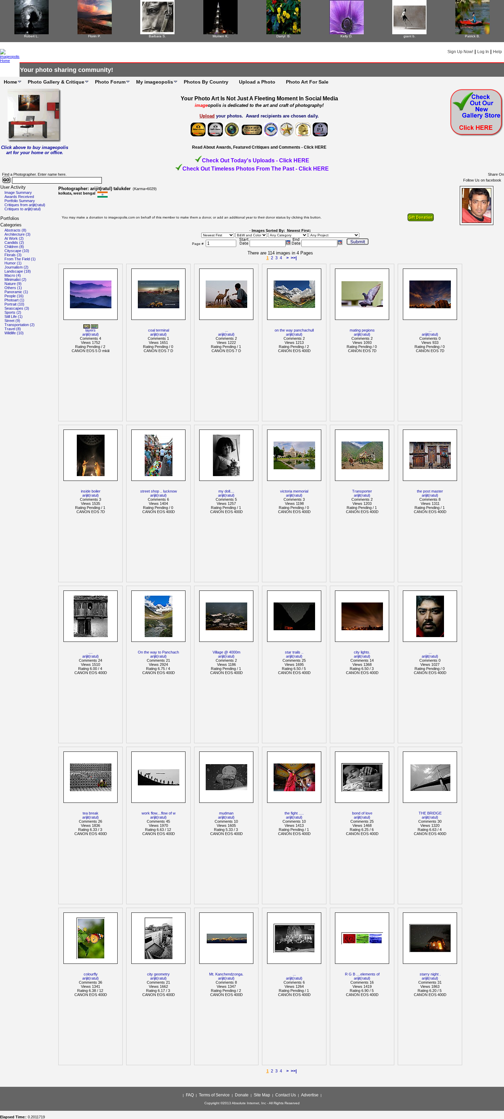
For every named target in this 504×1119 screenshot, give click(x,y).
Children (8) (14, 247)
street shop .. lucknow (158, 491)
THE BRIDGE (430, 813)
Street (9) (12, 321)
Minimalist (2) (15, 279)
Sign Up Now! (460, 51)
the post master (430, 491)
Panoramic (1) (16, 292)
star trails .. (294, 652)
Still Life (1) (13, 316)
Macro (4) (12, 275)
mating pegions (362, 330)
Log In (483, 51)
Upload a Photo (257, 82)
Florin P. (94, 36)
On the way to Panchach (158, 652)
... (226, 330)
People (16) (14, 296)
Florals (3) (13, 255)
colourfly (91, 974)
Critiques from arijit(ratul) (24, 205)
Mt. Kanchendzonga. (226, 974)
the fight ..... (294, 813)
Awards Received (19, 197)
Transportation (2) (19, 325)
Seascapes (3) (16, 308)
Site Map (262, 1095)
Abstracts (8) (15, 230)
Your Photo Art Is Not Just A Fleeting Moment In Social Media (259, 98)
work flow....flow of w (159, 813)
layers (90, 330)
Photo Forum (110, 82)
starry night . (430, 974)
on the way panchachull (294, 330)
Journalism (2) (16, 267)
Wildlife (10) (14, 333)
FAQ (190, 1095)
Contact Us (285, 1095)
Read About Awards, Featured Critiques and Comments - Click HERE (259, 147)
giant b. (410, 36)
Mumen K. (221, 36)
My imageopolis (154, 82)
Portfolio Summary (19, 201)
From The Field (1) (20, 259)
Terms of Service (214, 1095)
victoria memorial (294, 491)
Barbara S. (157, 36)
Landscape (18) (17, 271)
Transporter (362, 491)
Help (497, 51)
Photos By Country (206, 82)
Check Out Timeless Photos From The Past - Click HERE (255, 169)
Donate (242, 1095)
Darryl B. (283, 36)
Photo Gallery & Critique (56, 82)
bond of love (362, 813)
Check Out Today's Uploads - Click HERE (255, 160)
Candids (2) (14, 242)
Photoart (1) (14, 300)
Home (10, 82)
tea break (90, 813)
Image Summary (18, 192)
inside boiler (90, 491)
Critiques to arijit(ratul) (22, 209)
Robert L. (31, 36)
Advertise (310, 1095)
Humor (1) (13, 263)
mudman (226, 813)
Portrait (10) (14, 304)
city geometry (158, 974)
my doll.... (226, 491)
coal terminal (158, 330)
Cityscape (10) (16, 251)
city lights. (362, 652)
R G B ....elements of (362, 974)
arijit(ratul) (90, 334)
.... (90, 652)
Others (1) (13, 288)
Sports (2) (12, 312)
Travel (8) (12, 329)
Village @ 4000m (226, 652)
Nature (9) (13, 284)
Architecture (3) (17, 234)
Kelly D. (346, 36)
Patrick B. (472, 36)
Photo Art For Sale (307, 82)
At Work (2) (14, 238)
